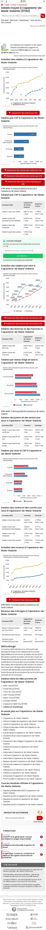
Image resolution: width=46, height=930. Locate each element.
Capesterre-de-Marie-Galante (15, 718)
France (14, 5)
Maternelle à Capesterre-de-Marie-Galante (21, 752)
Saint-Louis (14, 20)
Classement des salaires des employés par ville (24, 183)
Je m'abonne (22, 256)
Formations (9, 831)
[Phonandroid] (34, 927)
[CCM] (34, 914)
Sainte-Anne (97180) (11, 698)
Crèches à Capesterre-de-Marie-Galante (20, 755)
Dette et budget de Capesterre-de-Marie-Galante (23, 721)
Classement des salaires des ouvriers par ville (24, 176)
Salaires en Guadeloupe (13, 707)
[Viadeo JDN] (34, 923)
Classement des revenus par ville (24, 600)
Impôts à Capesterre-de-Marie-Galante (19, 724)
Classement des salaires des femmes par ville (24, 318)
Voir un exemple (38, 821)
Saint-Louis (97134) (10, 686)
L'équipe (19, 899)
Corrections (28, 903)
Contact (40, 899)
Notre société (27, 899)
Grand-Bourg (24, 20)
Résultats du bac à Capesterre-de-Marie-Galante (23, 796)
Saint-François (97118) (11, 695)
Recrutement (8, 901)
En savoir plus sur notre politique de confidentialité (17, 260)
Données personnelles (20, 901)
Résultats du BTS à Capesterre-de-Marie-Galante (23, 804)
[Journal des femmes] (12, 914)
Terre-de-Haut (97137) (12, 692)
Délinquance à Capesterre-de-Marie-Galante (21, 770)
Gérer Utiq (6, 903)
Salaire (7, 5)
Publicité (34, 899)
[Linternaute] (12, 919)
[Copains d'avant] (12, 923)
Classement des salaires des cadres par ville (24, 170)
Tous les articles (15, 903)
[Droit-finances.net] (34, 919)
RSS (22, 903)
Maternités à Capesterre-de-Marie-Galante (21, 758)
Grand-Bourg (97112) (11, 689)
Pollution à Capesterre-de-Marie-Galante (20, 773)
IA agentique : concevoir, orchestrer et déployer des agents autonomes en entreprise (18, 854)
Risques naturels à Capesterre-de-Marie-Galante (23, 761)
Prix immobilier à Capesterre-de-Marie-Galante (22, 779)
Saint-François (6, 22)
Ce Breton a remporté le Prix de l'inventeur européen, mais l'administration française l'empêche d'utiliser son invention (22, 886)
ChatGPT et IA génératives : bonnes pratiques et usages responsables (17, 837)
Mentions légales (38, 903)
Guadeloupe (23, 5)
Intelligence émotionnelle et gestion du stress (19, 845)
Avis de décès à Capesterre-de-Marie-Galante (22, 733)
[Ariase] (12, 927)
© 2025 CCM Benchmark (28, 905)
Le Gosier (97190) (10, 701)
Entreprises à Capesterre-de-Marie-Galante (21, 776)
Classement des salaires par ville (24, 113)
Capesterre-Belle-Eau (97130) (15, 704)
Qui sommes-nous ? (9, 899)
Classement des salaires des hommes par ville (24, 323)
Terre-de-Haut (35, 20)
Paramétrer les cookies (35, 901)
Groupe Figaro (15, 905)
